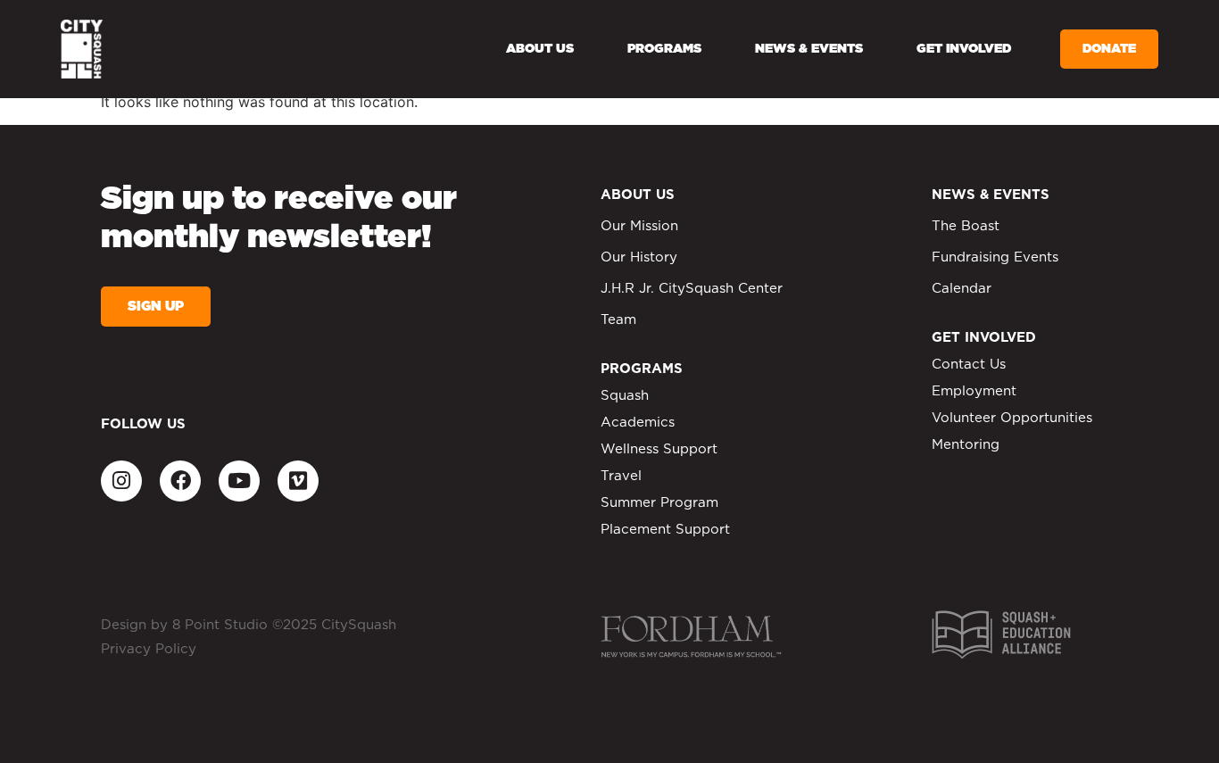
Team (618, 320)
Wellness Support (659, 449)
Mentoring (965, 445)
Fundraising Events (995, 257)
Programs (664, 49)
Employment (974, 391)
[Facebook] (180, 481)
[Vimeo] (298, 481)
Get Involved (963, 49)
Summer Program (659, 503)
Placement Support (665, 529)
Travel (621, 476)
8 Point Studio (220, 625)
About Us (540, 49)
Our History (639, 257)
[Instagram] (121, 481)
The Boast (965, 226)
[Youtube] (239, 481)
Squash (625, 395)
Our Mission (639, 226)
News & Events (809, 49)
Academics (638, 422)
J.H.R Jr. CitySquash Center (692, 288)
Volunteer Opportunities (1012, 418)
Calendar (961, 288)
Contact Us (969, 364)
